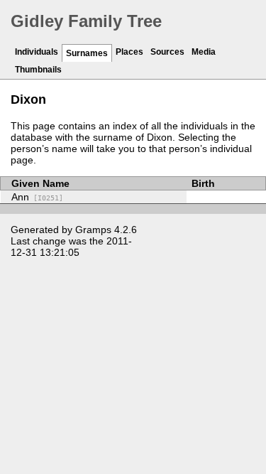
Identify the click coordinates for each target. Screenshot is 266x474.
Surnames (87, 53)
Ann (37, 197)
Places (129, 52)
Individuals (36, 52)
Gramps (93, 229)
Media (204, 52)
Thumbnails (38, 70)
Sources (167, 52)
